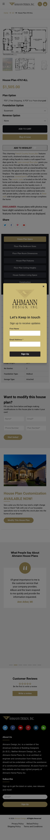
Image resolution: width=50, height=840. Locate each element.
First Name (14, 329)
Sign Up (25, 354)
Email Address (16, 340)
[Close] (43, 286)
